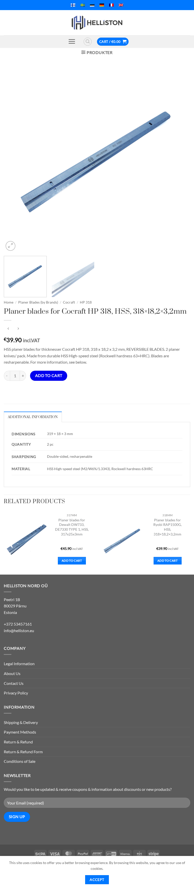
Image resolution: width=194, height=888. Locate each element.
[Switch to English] (121, 5)
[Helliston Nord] (97, 23)
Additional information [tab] (33, 417)
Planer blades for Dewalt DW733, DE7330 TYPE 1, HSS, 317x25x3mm (72, 527)
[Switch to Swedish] (82, 5)
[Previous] (13, 159)
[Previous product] (18, 329)
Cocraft (69, 302)
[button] (72, 41)
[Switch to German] (102, 5)
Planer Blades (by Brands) (38, 302)
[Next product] (8, 329)
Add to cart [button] (72, 560)
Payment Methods (20, 732)
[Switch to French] (111, 5)
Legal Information (19, 663)
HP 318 (86, 302)
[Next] (180, 159)
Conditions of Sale (19, 761)
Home (8, 302)
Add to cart (48, 375)
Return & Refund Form (23, 751)
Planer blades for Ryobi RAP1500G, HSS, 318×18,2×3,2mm (167, 527)
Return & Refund (18, 741)
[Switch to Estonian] (92, 5)
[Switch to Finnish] (73, 5)
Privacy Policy (16, 692)
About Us (12, 673)
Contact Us (13, 683)
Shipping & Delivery (21, 722)
